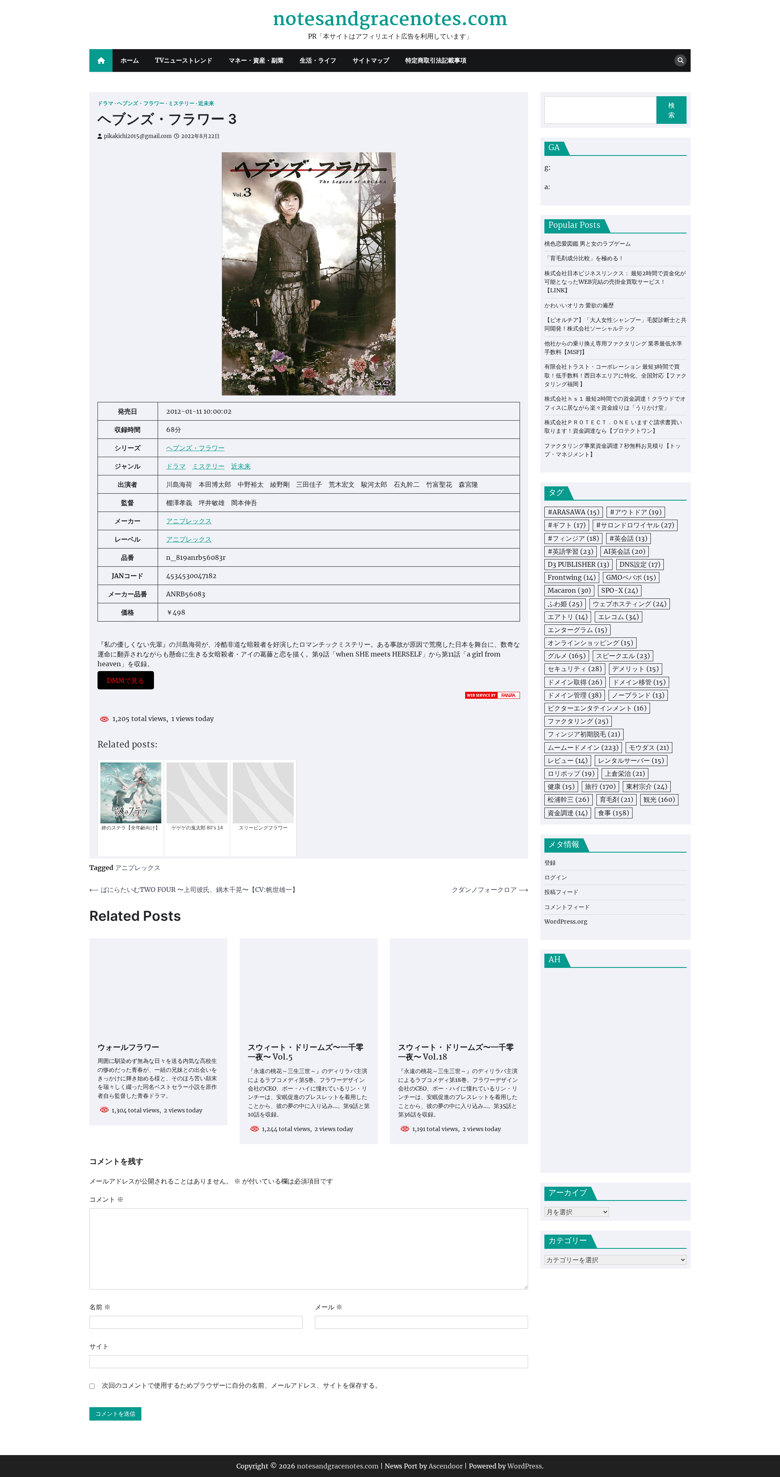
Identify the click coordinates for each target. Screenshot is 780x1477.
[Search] (680, 60)
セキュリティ (575, 669)
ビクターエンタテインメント (597, 708)
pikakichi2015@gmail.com (138, 136)
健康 (561, 786)
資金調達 (568, 813)
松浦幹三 (568, 800)
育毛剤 (616, 800)
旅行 (600, 786)
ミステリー (181, 103)
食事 (613, 813)
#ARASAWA (574, 512)
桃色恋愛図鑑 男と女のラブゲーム (587, 243)
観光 (659, 800)
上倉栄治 (625, 773)
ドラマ (105, 103)
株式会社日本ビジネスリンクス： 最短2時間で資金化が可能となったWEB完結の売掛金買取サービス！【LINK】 (615, 282)
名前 (99, 1307)
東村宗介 (646, 786)
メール (328, 1307)
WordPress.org (565, 921)
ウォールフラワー (128, 1048)
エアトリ (568, 617)
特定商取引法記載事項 (435, 60)
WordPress (524, 1466)
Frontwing (572, 577)
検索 (671, 110)
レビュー (568, 760)
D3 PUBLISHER (578, 564)
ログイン (555, 877)
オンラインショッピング (590, 643)
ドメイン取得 (575, 682)
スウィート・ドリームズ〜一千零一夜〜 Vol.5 (306, 1053)
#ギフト (567, 525)
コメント (106, 1199)
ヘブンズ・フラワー (141, 103)
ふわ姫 (565, 604)
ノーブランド (638, 695)
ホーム (130, 60)
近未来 (206, 103)
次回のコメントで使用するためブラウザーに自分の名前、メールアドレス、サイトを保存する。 (241, 1385)
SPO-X (619, 591)
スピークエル (623, 656)
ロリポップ (571, 773)
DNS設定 (640, 564)
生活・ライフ (318, 60)
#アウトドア (636, 512)
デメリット (635, 669)
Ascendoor (446, 1466)
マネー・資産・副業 (256, 60)
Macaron (569, 591)
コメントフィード (567, 907)
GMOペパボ (631, 577)
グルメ (567, 656)
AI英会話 (625, 551)
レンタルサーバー (631, 760)
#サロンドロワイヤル (635, 525)
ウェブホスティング (630, 604)
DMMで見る (125, 680)
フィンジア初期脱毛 (584, 734)
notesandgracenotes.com (390, 19)
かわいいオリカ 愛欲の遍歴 (579, 305)
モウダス (649, 747)
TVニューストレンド (183, 60)
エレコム (618, 617)
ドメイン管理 (575, 695)
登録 (550, 862)
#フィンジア (573, 538)
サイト (99, 1346)
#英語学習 (571, 551)
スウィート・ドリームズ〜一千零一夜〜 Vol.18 (456, 1053)
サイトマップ (371, 60)
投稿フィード (561, 892)
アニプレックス (189, 521)
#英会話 (628, 538)
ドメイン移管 (639, 682)
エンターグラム (577, 630)
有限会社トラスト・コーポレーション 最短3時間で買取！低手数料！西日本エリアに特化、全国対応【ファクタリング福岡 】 (615, 375)
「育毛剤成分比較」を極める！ (584, 258)
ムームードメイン (583, 747)
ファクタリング (578, 721)
